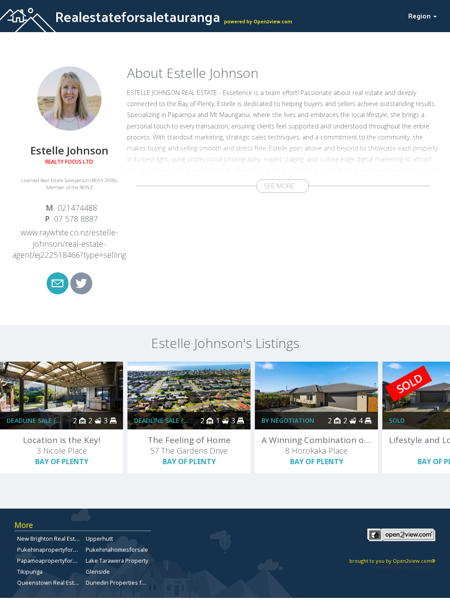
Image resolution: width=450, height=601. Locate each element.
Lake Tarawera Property (117, 560)
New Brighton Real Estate (50, 538)
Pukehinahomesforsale (117, 549)
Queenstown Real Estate (49, 582)
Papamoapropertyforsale (50, 560)
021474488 (77, 207)
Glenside (98, 571)
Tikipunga (30, 571)
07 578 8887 (76, 218)
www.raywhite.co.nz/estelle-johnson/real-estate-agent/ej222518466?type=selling (69, 243)
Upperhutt (99, 538)
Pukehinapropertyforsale (50, 549)
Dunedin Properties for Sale (123, 582)
